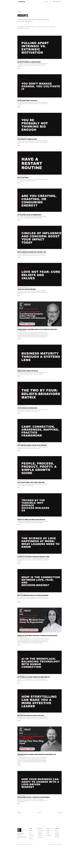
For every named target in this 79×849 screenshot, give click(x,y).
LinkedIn (48, 832)
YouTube (48, 833)
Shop (50, 1)
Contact (56, 832)
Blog (30, 832)
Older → (60, 812)
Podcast (31, 833)
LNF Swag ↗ (57, 836)
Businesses (40, 833)
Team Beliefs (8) (20, 28)
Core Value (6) (38, 26)
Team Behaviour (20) (52, 26)
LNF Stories (31, 835)
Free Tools (31, 838)
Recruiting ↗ (40, 837)
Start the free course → (21, 837)
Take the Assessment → (57, 1)
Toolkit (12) (26, 28)
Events (30, 837)
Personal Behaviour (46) (30, 26)
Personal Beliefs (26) (21, 26)
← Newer (19, 812)
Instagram (48, 830)
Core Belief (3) (44, 26)
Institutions (40, 835)
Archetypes (46, 1)
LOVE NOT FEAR (22, 1)
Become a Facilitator (57, 834)
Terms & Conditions (51, 844)
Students (40, 832)
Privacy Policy (59, 844)
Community (48, 835)
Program (31, 830)
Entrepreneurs (40, 830)
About (56, 830)
